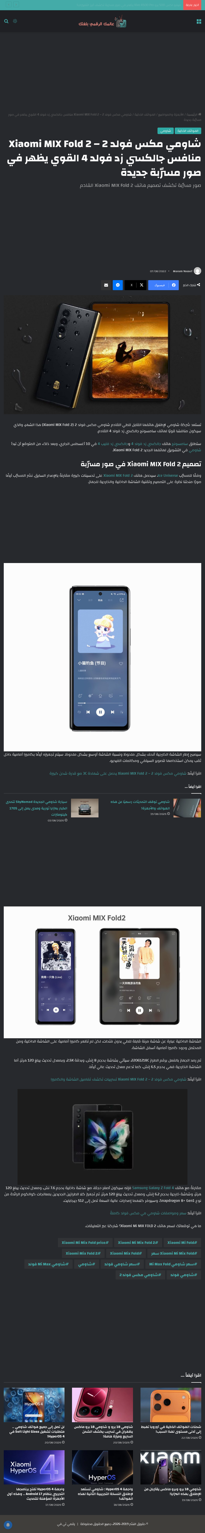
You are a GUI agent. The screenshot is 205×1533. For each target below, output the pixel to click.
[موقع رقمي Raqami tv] (102, 21)
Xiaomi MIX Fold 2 (118, 475)
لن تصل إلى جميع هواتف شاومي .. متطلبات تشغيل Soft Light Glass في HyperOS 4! (36, 1432)
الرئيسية (192, 115)
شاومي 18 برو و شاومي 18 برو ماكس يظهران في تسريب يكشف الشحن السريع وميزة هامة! (103, 1432)
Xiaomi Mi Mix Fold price (84, 1242)
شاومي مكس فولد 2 (139, 1275)
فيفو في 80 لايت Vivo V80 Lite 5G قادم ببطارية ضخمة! (143, 5)
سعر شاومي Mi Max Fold (171, 1264)
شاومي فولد (182, 1275)
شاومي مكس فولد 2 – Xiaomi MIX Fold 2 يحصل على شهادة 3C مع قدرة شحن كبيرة (118, 773)
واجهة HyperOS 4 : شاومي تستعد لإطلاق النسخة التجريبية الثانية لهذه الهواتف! (105, 1494)
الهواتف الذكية (145, 115)
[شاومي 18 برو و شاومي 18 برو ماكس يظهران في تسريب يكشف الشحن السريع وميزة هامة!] (102, 1405)
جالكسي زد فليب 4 (113, 443)
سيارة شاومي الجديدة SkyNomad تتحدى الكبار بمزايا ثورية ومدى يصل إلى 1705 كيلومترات (36, 808)
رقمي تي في (66, 1524)
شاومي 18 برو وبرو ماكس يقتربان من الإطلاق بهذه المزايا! (172, 1491)
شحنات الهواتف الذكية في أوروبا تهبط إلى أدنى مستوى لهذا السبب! (171, 1429)
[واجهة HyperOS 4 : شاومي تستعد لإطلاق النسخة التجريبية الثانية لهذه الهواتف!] (102, 1467)
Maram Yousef (182, 271)
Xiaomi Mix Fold (124, 1253)
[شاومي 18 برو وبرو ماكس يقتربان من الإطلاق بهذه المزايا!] (170, 1467)
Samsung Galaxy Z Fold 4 (153, 1188)
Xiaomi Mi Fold (181, 1242)
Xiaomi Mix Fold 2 (82, 1253)
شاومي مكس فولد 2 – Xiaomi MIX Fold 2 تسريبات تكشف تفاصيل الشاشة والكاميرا (118, 1079)
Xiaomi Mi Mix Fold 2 (136, 1242)
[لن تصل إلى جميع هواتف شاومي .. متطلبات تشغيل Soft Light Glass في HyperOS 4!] (34, 1405)
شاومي (165, 131)
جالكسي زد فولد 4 (146, 443)
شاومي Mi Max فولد (47, 1264)
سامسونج (179, 443)
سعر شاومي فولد (120, 1264)
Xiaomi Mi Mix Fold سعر (172, 1253)
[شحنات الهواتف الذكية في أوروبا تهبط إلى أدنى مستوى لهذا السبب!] (170, 1405)
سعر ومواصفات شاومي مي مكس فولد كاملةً (148, 1213)
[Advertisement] (102, 72)
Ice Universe (168, 475)
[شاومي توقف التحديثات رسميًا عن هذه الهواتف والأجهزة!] (187, 808)
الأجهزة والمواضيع (171, 115)
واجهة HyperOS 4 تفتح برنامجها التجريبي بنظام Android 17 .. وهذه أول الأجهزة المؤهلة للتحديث (35, 1494)
